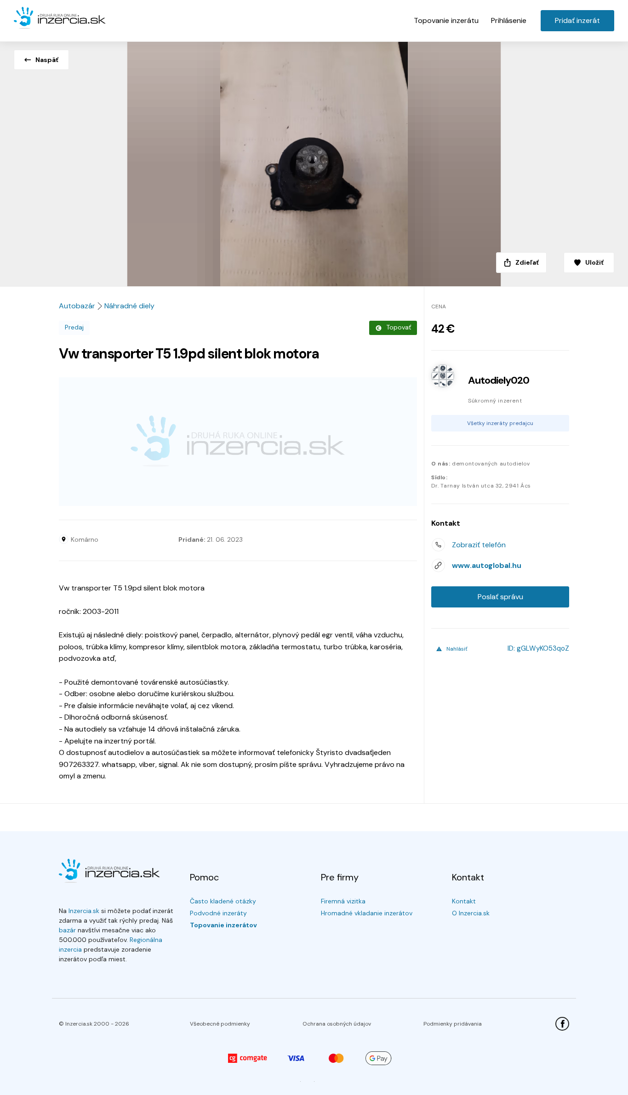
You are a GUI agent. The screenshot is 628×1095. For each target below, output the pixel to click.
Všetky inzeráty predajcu (500, 423)
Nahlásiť (457, 648)
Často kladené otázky (223, 901)
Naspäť (46, 60)
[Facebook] (562, 1024)
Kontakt (464, 901)
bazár (67, 930)
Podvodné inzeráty (218, 913)
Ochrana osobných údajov (337, 1023)
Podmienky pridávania (452, 1023)
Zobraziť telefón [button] (479, 545)
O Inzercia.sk (471, 913)
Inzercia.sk (84, 911)
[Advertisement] (238, 441)
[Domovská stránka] (60, 18)
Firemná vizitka (343, 901)
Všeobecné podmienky (220, 1023)
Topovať (398, 327)
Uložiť (594, 262)
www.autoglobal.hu (486, 565)
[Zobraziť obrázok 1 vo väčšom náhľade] (314, 161)
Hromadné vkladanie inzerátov (366, 913)
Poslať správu (500, 596)
